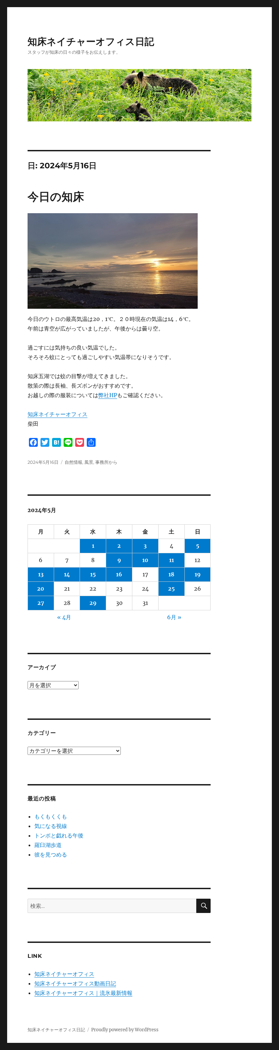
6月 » (174, 617)
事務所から (106, 462)
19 (198, 574)
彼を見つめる (50, 854)
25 (171, 588)
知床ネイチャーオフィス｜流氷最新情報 (83, 992)
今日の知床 (56, 196)
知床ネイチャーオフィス (57, 414)
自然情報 (73, 462)
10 (145, 560)
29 (93, 602)
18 (171, 574)
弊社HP (107, 395)
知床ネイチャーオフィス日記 (91, 41)
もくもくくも (50, 816)
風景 (88, 462)
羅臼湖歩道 (48, 845)
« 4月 (64, 617)
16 (119, 574)
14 (67, 574)
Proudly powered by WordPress (125, 1030)
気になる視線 (50, 826)
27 (40, 602)
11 (171, 560)
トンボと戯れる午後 (58, 835)
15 (93, 574)
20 (40, 588)
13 (41, 574)
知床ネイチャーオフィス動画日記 (75, 983)
